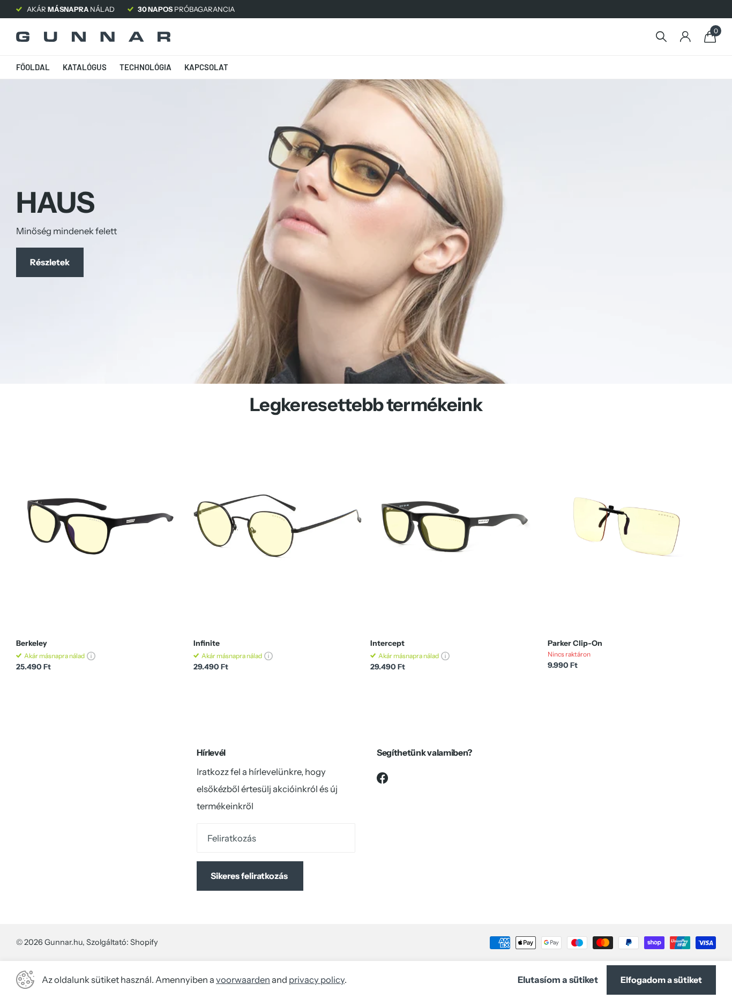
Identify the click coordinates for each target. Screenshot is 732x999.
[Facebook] (383, 778)
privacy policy (317, 979)
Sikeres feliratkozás (250, 875)
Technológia (145, 67)
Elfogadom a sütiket (661, 979)
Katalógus (85, 67)
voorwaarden (243, 979)
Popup (91, 656)
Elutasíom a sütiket (558, 979)
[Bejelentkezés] (685, 37)
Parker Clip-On (575, 643)
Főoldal (33, 67)
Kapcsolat (206, 67)
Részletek (50, 262)
